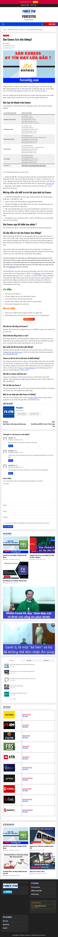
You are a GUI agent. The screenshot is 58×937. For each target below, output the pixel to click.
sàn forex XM (50, 183)
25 (11, 699)
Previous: (14, 423)
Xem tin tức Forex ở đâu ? (16, 686)
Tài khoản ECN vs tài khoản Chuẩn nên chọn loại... (23, 678)
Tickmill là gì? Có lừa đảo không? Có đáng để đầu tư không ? (42, 556)
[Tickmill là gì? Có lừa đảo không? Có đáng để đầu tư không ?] (42, 544)
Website (5, 517)
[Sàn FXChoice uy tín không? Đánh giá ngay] (15, 570)
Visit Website (21, 414)
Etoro (21, 368)
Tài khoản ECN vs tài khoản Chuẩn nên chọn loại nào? (15, 872)
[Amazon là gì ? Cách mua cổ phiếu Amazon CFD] (6, 672)
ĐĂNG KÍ (35, 2)
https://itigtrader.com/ (40, 905)
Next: (43, 424)
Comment (6, 484)
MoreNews (34, 935)
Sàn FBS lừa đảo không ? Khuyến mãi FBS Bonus (15, 556)
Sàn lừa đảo (6, 924)
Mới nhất (11, 660)
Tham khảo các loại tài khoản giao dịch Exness (34, 165)
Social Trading (33, 397)
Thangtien (7, 43)
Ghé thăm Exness (29, 319)
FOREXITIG (29, 16)
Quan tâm (46, 660)
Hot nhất (29, 660)
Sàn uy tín (6, 35)
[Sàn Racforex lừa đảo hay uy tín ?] (6, 694)
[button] (3, 24)
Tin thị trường (35, 894)
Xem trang (25, 716)
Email (5, 511)
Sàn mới (5, 928)
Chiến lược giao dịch (36, 890)
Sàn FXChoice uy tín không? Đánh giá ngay (15, 581)
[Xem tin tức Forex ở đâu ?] (6, 686)
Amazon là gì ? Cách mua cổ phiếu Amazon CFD (22, 671)
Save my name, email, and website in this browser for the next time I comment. (27, 523)
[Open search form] (42, 24)
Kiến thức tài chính (36, 842)
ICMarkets (12, 267)
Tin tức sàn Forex (35, 887)
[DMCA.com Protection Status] (7, 892)
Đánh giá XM (25, 725)
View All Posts (34, 414)
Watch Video (52, 24)
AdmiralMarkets (30, 368)
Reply (10, 446)
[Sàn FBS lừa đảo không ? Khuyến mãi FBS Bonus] (15, 544)
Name (5, 505)
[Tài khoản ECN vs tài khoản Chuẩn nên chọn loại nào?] (6, 679)
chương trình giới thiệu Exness (12, 352)
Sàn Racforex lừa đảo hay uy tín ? (18, 693)
